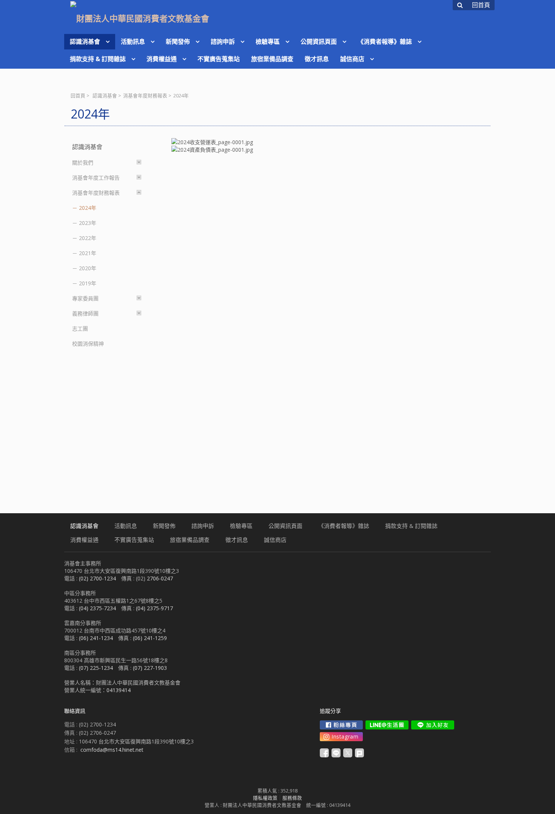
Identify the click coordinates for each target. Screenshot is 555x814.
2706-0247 (160, 578)
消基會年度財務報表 (145, 95)
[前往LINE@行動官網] (387, 724)
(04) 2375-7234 (97, 608)
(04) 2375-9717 (154, 608)
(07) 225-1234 (96, 667)
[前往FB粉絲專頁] (341, 724)
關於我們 (82, 162)
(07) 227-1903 (150, 667)
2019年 (87, 283)
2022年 (87, 238)
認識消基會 (104, 95)
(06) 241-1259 (150, 638)
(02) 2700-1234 (97, 578)
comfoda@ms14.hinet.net (111, 749)
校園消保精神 (88, 343)
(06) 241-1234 (96, 638)
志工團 (80, 328)
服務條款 (292, 798)
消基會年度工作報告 (96, 177)
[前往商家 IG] (341, 736)
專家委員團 (85, 298)
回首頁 (78, 95)
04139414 (118, 690)
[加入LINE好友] (432, 724)
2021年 (87, 253)
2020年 (87, 268)
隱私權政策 (265, 798)
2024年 (87, 207)
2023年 (87, 222)
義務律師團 (85, 313)
